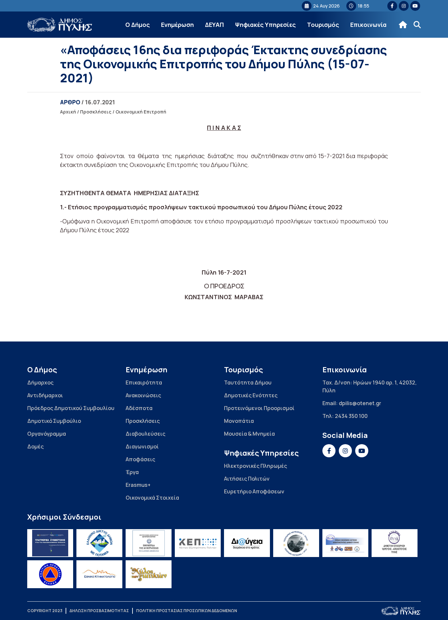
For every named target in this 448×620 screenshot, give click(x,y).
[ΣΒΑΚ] (345, 543)
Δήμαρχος (40, 382)
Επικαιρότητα (144, 382)
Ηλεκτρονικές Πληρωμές (255, 465)
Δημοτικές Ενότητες (250, 395)
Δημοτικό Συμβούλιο (54, 420)
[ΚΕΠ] (198, 543)
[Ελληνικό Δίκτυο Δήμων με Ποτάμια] (99, 543)
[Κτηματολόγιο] (99, 574)
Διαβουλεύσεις (145, 433)
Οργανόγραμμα (46, 433)
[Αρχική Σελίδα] (60, 25)
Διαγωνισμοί (142, 446)
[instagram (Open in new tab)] (404, 6)
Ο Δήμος (137, 25)
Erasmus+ (138, 484)
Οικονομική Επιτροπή (140, 112)
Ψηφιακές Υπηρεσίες (265, 25)
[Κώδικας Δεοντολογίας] (149, 543)
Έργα (132, 472)
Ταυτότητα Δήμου (248, 382)
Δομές (35, 446)
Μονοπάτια (239, 420)
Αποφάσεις (140, 459)
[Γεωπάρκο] (296, 543)
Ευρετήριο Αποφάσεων (254, 491)
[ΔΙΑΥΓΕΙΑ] (247, 543)
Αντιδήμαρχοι (45, 395)
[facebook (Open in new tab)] (392, 6)
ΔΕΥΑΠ (214, 25)
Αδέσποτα (139, 408)
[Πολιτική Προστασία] (50, 574)
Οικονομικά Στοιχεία (152, 497)
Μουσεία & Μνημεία (249, 433)
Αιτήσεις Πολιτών (247, 478)
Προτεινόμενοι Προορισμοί (259, 408)
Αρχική (68, 112)
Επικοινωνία (368, 25)
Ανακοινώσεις (143, 395)
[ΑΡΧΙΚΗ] (403, 24)
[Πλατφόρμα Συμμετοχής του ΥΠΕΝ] (50, 543)
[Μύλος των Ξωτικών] (149, 574)
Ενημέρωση (177, 25)
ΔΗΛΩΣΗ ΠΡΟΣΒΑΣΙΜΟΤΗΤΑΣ (99, 610)
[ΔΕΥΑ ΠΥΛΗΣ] (394, 543)
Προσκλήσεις (96, 112)
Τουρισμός (323, 25)
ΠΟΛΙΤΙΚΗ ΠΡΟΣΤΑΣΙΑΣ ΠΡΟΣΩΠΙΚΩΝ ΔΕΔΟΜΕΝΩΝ (186, 610)
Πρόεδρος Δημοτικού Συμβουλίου (70, 408)
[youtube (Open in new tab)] (415, 6)
